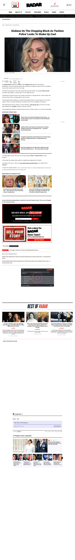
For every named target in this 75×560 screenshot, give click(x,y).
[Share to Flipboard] (15, 81)
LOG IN (69, 4)
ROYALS (46, 12)
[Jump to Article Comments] (3, 81)
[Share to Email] (19, 81)
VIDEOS (54, 12)
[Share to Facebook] (7, 81)
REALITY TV (18, 12)
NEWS (10, 12)
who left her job (34, 104)
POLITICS (28, 12)
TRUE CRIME (37, 12)
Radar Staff (6, 78)
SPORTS (61, 12)
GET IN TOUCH (39, 240)
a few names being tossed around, (29, 163)
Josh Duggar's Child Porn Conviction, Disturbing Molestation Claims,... (24, 250)
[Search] (4, 5)
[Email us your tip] (15, 7)
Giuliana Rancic (14, 246)
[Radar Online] (34, 5)
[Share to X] (11, 81)
